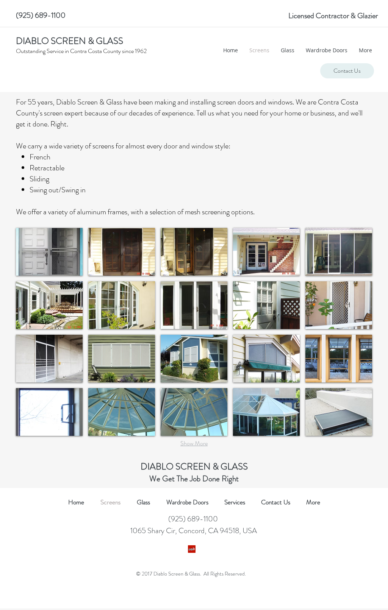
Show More (194, 443)
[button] (49, 252)
